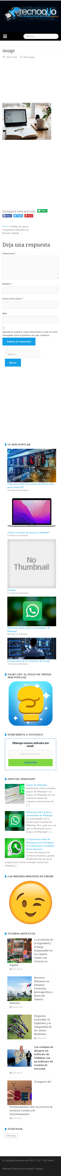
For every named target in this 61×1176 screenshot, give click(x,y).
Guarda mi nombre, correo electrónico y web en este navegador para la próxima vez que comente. (29, 333)
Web (4, 313)
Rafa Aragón (29, 57)
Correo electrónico (12, 298)
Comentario (9, 253)
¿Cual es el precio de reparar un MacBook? (28, 532)
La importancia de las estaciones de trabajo (28, 660)
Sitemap (6, 1168)
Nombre (7, 283)
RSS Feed (48, 1160)
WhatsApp (11, 1135)
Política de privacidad (22, 1168)
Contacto (11, 590)
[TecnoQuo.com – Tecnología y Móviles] (30, 13)
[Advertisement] (30, 81)
